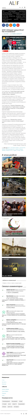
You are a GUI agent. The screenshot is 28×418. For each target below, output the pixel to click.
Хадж (3, 395)
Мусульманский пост (10, 149)
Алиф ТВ (14, 404)
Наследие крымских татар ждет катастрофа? (11, 255)
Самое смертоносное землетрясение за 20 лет (14, 194)
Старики (14, 150)
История (4, 404)
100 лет (9, 147)
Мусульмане (14, 401)
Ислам (20, 401)
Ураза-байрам (5, 391)
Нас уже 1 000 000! (7, 275)
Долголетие (22, 147)
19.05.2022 (6, 198)
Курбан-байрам (5, 389)
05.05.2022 (6, 218)
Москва (4, 406)
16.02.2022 (6, 238)
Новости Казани (19, 149)
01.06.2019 (6, 33)
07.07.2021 (6, 259)
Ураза (22, 150)
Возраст (17, 147)
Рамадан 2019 (9, 150)
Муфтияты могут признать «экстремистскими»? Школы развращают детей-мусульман (14, 173)
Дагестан (10, 406)
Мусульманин (21, 404)
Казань (3, 149)
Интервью (16, 406)
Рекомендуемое (6, 401)
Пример (3, 150)
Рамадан (4, 393)
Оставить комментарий (16, 33)
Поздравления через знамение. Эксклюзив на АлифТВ (14, 234)
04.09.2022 (6, 157)
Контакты (4, 382)
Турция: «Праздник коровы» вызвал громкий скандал (12, 214)
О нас (3, 380)
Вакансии (4, 384)
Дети (9, 404)
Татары (18, 150)
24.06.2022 (6, 178)
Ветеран (13, 147)
